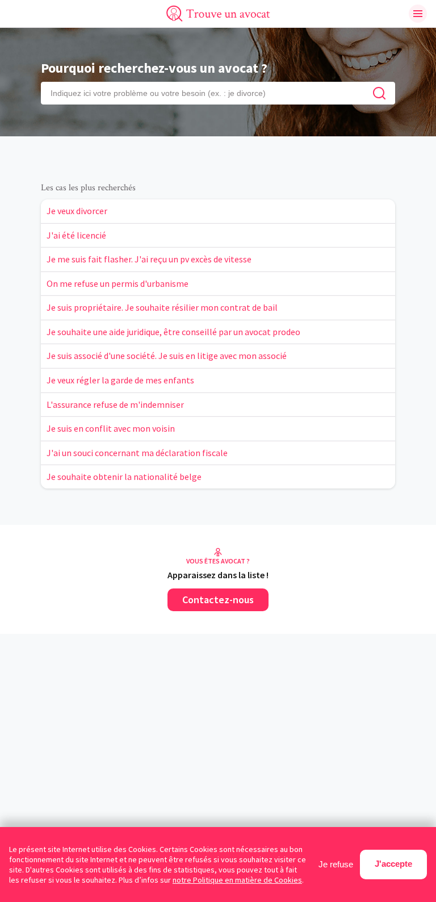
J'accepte (393, 863)
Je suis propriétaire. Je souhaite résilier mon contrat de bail (162, 307)
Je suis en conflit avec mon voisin (111, 428)
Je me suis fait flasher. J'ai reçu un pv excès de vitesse (149, 259)
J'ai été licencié (76, 235)
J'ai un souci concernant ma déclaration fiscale (137, 452)
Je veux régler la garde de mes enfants (120, 380)
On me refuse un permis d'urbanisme (117, 283)
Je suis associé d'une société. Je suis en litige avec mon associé (167, 355)
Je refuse (335, 864)
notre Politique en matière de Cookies (237, 880)
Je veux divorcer (77, 210)
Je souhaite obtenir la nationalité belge (124, 476)
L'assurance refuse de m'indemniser (115, 404)
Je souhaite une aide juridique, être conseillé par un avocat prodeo (173, 331)
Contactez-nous (218, 599)
